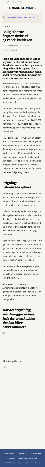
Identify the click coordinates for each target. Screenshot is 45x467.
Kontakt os (23, 453)
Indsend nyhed (9, 453)
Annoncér (11, 458)
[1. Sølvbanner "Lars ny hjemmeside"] (22, 18)
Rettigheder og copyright (28, 458)
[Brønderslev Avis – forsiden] (22, 8)
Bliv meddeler (36, 453)
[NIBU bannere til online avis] (22, 403)
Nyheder (6, 27)
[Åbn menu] (39, 8)
